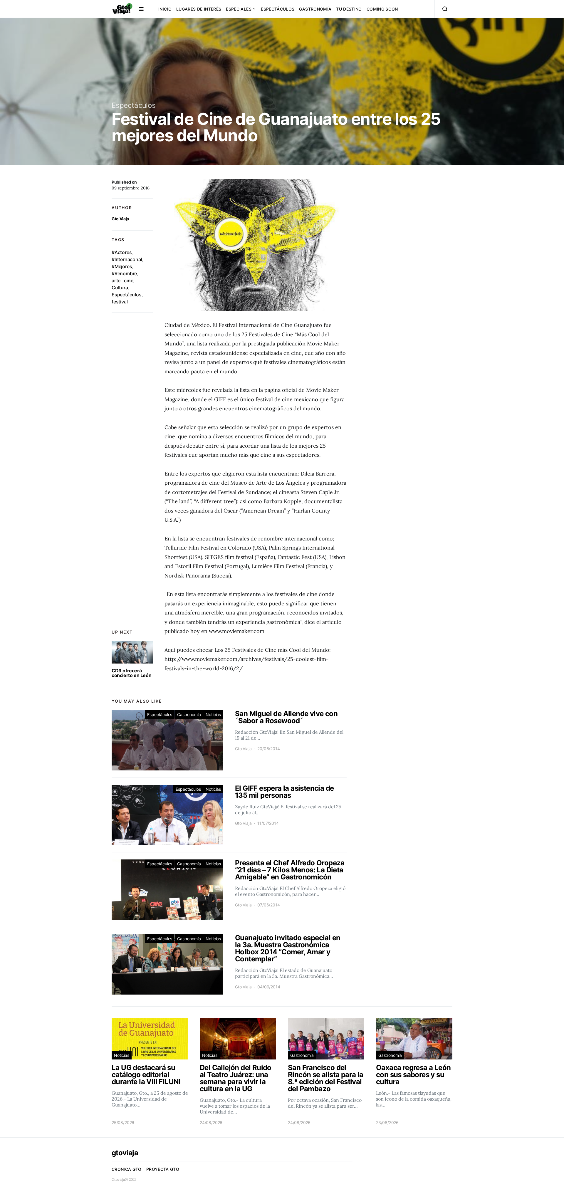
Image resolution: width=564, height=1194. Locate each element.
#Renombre (124, 273)
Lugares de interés (198, 8)
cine (128, 280)
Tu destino (349, 8)
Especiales (238, 8)
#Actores (122, 252)
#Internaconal (127, 259)
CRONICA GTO (127, 1169)
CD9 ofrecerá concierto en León (131, 673)
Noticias (213, 714)
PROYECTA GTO (162, 1169)
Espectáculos (277, 8)
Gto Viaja (120, 218)
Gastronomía (315, 8)
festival (119, 302)
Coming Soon (382, 8)
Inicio (165, 8)
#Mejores (122, 266)
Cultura (120, 287)
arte (116, 280)
